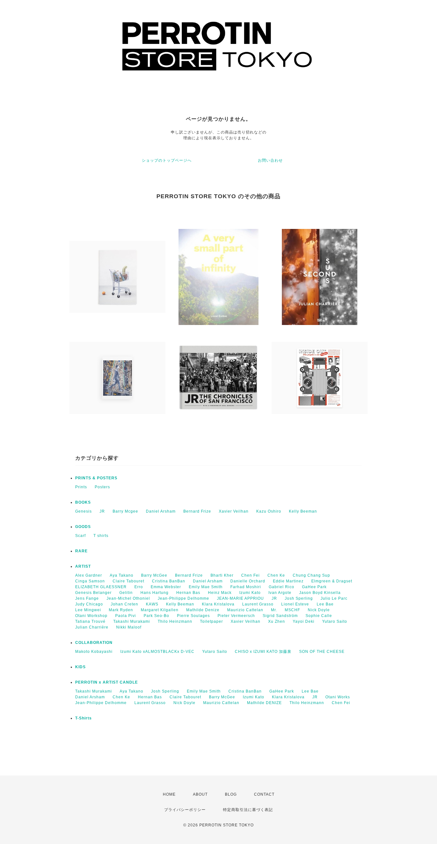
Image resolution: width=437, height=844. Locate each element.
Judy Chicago (89, 604)
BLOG (231, 794)
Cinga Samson (90, 581)
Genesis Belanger (93, 592)
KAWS (152, 604)
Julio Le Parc (334, 598)
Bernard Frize (197, 511)
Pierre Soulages (193, 615)
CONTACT (264, 794)
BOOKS (83, 502)
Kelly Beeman (303, 511)
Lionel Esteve (295, 604)
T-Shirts (83, 718)
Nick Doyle (319, 610)
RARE (81, 551)
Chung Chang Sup (311, 575)
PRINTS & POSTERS (96, 478)
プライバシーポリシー (185, 809)
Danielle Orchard (247, 581)
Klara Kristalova (218, 604)
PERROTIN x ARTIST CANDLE (106, 682)
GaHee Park (314, 587)
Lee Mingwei (88, 610)
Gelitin (126, 592)
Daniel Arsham (161, 511)
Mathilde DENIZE (264, 703)
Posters (102, 487)
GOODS (83, 526)
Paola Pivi (125, 615)
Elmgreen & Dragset (331, 581)
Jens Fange (87, 598)
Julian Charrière (91, 627)
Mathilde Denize (202, 610)
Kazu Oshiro (268, 511)
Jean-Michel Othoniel (128, 598)
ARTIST (83, 566)
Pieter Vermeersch (236, 615)
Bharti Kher (222, 575)
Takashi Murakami (131, 621)
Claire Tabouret (128, 581)
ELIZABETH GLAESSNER (101, 587)
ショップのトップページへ (167, 160)
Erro (138, 587)
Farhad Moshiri (245, 587)
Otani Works (337, 697)
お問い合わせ (270, 160)
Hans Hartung (154, 592)
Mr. (274, 610)
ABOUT (200, 794)
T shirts (100, 535)
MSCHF (292, 610)
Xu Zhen (276, 621)
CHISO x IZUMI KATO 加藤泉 (263, 651)
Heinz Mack (220, 592)
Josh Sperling (299, 598)
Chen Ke (276, 575)
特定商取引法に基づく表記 (248, 809)
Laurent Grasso (258, 604)
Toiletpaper (211, 621)
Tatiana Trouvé (90, 621)
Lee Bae (325, 604)
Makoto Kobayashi (94, 651)
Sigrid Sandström (280, 615)
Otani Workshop (91, 615)
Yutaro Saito (334, 621)
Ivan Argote (279, 592)
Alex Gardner (88, 575)
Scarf (80, 535)
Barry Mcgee (125, 511)
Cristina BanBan (168, 581)
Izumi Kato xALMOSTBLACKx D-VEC (157, 651)
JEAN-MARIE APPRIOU (240, 598)
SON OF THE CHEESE (322, 651)
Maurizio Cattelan (245, 610)
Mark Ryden (121, 610)
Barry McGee (154, 575)
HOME (169, 794)
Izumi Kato (250, 592)
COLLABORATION (94, 642)
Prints (81, 487)
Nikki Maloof (128, 627)
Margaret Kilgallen (160, 610)
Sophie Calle (319, 615)
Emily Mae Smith (206, 587)
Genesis (83, 511)
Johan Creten (124, 604)
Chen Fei (250, 575)
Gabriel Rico (281, 587)
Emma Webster (166, 587)
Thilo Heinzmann (175, 621)
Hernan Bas (188, 592)
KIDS (80, 667)
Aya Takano (121, 575)
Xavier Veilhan (234, 511)
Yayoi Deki (303, 621)
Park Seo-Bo (156, 615)
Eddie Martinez (288, 581)
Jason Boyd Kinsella (320, 592)
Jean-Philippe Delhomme (183, 598)
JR (102, 511)
